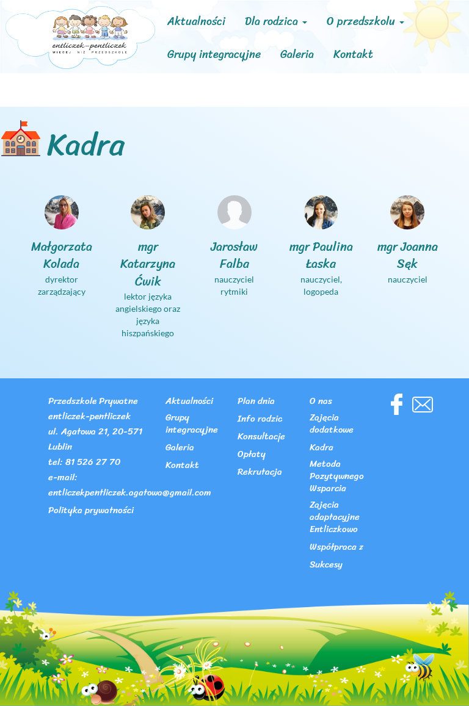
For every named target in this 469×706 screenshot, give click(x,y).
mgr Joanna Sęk (407, 255)
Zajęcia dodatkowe (332, 424)
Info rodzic (260, 419)
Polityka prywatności (91, 511)
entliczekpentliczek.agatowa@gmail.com (129, 493)
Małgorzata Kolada (61, 255)
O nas (321, 402)
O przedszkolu (362, 21)
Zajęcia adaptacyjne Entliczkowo (335, 518)
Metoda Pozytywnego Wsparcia (337, 477)
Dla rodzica (273, 21)
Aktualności (196, 21)
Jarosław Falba (234, 255)
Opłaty (252, 455)
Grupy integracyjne (214, 54)
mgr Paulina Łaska (321, 255)
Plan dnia (256, 402)
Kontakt (353, 54)
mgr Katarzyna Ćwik (147, 264)
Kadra (321, 448)
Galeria (297, 54)
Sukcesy (326, 565)
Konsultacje (261, 437)
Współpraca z (336, 548)
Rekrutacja (260, 473)
